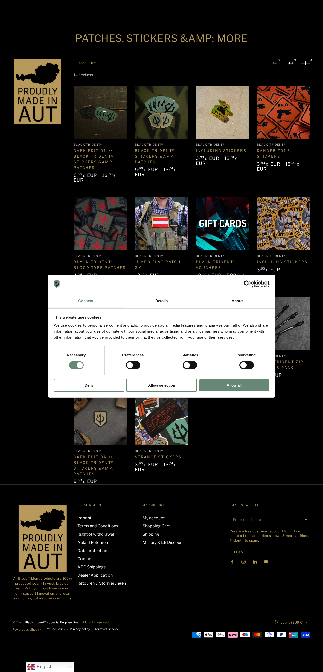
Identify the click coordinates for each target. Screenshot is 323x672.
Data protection (92, 550)
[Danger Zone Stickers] (283, 112)
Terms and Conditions (97, 526)
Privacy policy (80, 629)
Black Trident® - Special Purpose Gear (52, 622)
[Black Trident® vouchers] (222, 223)
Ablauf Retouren (92, 542)
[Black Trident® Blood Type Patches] (100, 223)
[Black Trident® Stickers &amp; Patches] (161, 112)
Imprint (84, 518)
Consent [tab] (85, 301)
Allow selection (161, 385)
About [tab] (237, 301)
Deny (89, 385)
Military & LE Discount (163, 542)
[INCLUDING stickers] (222, 112)
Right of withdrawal (95, 534)
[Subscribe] (307, 519)
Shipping (151, 534)
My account (154, 518)
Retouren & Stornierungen (101, 583)
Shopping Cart (156, 526)
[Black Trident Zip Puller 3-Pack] (283, 323)
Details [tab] (161, 301)
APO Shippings (91, 567)
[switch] (133, 365)
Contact (85, 558)
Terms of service (107, 629)
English (44, 666)
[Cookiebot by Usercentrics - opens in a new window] (247, 284)
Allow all (234, 385)
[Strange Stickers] (161, 418)
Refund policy (55, 629)
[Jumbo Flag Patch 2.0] (161, 223)
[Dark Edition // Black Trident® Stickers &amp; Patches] (100, 112)
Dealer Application (95, 575)
